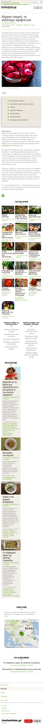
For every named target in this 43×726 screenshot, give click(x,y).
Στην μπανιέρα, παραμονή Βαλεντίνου (34, 272)
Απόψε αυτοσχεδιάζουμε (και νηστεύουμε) (8, 254)
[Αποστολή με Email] (3, 195)
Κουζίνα (18, 222)
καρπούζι (6, 424)
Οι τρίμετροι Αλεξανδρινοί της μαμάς (11, 330)
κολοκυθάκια (7, 479)
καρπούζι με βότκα (9, 427)
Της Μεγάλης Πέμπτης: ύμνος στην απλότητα (21, 216)
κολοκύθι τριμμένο (9, 477)
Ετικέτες (4, 705)
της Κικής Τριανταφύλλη (11, 397)
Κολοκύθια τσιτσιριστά (8, 454)
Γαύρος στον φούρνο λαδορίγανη (8, 499)
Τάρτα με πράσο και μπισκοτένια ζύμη (31, 349)
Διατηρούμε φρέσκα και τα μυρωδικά (20, 272)
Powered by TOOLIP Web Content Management (37, 721)
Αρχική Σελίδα (5, 685)
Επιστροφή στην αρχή (9, 713)
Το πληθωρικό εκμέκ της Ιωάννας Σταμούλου (15, 4)
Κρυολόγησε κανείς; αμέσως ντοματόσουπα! (35, 234)
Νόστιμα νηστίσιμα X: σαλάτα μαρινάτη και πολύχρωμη (20, 291)
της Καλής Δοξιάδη (8, 316)
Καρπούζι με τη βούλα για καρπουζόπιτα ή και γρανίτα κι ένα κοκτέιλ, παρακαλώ (10, 388)
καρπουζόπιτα (8, 433)
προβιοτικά (6, 27)
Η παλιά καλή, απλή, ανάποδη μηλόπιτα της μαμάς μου (31, 343)
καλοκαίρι (13, 424)
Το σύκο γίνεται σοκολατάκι (10, 3)
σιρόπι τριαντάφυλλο (7, 595)
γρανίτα (5, 432)
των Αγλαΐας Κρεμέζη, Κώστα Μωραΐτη (20, 298)
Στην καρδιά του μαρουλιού (11, 339)
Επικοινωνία (6, 710)
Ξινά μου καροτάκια (6, 289)
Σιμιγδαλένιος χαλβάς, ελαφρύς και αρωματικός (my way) (31, 355)
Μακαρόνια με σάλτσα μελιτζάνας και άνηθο (31, 337)
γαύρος (5, 531)
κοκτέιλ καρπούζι (9, 430)
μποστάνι (5, 145)
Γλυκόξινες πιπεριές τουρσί (35, 289)
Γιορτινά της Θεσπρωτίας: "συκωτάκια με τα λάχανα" (34, 254)
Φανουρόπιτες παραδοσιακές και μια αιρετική (31, 331)
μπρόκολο (6, 532)
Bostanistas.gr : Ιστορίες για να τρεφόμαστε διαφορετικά (9, 7)
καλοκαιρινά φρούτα (10, 425)
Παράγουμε (4, 696)
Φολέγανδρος (7, 435)
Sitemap (4, 708)
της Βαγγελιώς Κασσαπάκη (33, 293)
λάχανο (26, 25)
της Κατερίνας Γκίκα (8, 23)
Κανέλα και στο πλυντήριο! (21, 252)
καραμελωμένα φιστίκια (8, 590)
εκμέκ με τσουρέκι (9, 591)
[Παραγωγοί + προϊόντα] (21, 648)
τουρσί (32, 25)
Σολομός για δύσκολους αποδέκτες (11, 348)
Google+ (41, 7)
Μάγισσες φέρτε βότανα (20, 233)
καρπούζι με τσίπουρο (10, 428)
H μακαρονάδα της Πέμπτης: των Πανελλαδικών (7, 235)
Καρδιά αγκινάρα (5, 216)
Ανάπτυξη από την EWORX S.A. (28, 721)
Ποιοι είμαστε (5, 700)
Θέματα (5, 220)
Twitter (35, 7)
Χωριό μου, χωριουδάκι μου (35, 216)
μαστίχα (16, 596)
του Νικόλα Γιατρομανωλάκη (7, 275)
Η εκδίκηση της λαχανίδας (7, 271)
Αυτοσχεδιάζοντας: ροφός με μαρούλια (11, 335)
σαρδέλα (12, 531)
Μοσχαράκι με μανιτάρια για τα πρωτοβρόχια (11, 343)
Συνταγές (19, 25)
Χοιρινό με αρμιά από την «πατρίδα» (7, 312)
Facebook (38, 7)
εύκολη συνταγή (8, 535)
